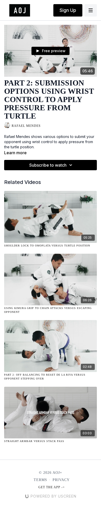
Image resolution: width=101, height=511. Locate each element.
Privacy (61, 480)
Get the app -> (51, 487)
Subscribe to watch (48, 165)
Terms (40, 480)
